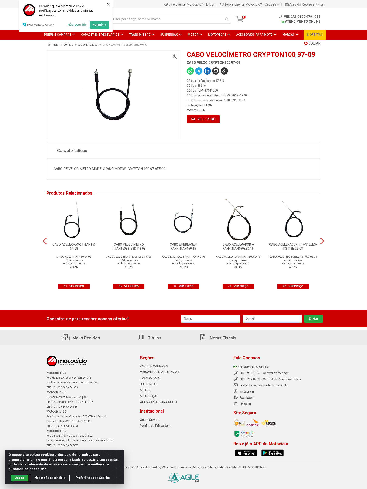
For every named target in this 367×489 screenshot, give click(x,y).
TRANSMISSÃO (150, 378)
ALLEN (200, 110)
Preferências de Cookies (93, 477)
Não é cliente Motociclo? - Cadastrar (252, 4)
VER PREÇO (206, 119)
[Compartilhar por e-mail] (215, 71)
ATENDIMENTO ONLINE (302, 21)
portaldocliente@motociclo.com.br (263, 385)
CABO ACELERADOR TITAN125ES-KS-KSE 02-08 (293, 246)
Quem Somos (149, 420)
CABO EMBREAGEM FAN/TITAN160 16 (183, 246)
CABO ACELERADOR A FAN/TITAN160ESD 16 (238, 246)
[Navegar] (44, 241)
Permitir (99, 24)
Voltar (314, 43)
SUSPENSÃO (149, 384)
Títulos (154, 338)
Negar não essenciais (50, 477)
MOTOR (145, 390)
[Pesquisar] (226, 19)
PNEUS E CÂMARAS (154, 366)
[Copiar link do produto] (224, 71)
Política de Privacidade (155, 426)
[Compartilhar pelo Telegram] (198, 71)
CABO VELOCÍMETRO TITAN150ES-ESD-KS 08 (128, 246)
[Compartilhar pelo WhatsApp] (190, 71)
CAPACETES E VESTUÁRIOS (159, 372)
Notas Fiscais (222, 338)
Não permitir (77, 24)
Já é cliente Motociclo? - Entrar (191, 4)
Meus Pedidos (85, 338)
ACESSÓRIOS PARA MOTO (158, 402)
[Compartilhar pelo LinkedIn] (207, 71)
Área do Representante (306, 4)
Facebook (246, 398)
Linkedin (245, 404)
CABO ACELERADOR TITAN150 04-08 (74, 246)
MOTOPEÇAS (149, 396)
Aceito (19, 477)
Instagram (246, 391)
